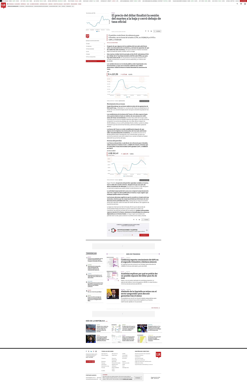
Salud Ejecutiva (125, 367)
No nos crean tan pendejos (95, 291)
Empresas (103, 361)
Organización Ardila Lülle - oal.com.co (155, 378)
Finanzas (103, 362)
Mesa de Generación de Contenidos (142, 353)
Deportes (150, 324)
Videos (113, 370)
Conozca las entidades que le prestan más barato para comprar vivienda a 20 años (95, 260)
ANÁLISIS (50, 4)
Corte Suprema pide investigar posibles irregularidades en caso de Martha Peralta (103, 338)
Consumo (103, 358)
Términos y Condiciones (140, 359)
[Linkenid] (92, 351)
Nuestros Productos (139, 355)
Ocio (123, 366)
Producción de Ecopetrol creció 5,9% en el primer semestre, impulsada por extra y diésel (128, 328)
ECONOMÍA (17, 4)
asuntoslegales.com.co (91, 377)
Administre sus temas (92, 61)
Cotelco (63, 6)
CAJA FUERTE (66, 4)
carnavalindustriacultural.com (92, 379)
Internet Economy (105, 366)
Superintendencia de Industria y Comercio (144, 364)
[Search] (237, 3)
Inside (123, 364)
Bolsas (123, 335)
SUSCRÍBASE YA (144, 235)
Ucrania (98, 324)
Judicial (98, 335)
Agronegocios (104, 353)
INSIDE (79, 4)
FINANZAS (11, 4)
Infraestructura (115, 364)
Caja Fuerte (114, 355)
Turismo (89, 273)
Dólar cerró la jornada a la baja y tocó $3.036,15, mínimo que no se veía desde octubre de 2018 (128, 338)
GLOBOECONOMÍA (34, 4)
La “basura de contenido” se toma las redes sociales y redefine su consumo (154, 338)
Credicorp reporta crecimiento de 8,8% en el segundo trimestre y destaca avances (140, 261)
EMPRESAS (23, 4)
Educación (90, 281)
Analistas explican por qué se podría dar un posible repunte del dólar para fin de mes (139, 275)
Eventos (124, 361)
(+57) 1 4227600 (89, 357)
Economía (124, 358)
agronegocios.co (100, 377)
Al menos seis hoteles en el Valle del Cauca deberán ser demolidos (95, 276)
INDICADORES (74, 4)
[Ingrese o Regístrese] (245, 4)
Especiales (114, 361)
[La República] (3, 6)
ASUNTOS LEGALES (58, 4)
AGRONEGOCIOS (43, 4)
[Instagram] (94, 351)
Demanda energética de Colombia (41, 6)
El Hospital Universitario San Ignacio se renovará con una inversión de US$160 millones (95, 284)
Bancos (89, 257)
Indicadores (103, 364)
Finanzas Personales (116, 362)
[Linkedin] (151, 31)
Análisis (89, 290)
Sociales (103, 370)
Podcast (103, 367)
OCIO (28, 4)
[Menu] (8, 4)
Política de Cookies (127, 379)
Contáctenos (137, 356)
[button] (108, 230)
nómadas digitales (29, 6)
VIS (72, 6)
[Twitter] (148, 31)
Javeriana (22, 6)
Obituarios (114, 366)
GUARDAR (158, 31)
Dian (60, 6)
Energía (89, 295)
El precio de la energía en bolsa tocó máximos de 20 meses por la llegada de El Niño (94, 298)
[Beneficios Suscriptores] (241, 4)
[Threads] (96, 351)
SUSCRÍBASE (243, 1)
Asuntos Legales (104, 355)
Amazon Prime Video (53, 6)
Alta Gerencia (115, 353)
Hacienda (90, 264)
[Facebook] (145, 31)
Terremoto (68, 6)
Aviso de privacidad (139, 358)
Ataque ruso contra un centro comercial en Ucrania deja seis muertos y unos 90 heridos (102, 329)
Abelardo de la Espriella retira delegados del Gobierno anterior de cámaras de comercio (94, 268)
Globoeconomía (125, 362)
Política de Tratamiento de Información (143, 361)
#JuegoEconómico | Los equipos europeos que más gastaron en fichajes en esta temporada (154, 328)
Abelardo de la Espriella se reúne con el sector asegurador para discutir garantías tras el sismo (139, 293)
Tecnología (150, 335)
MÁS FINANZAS (154, 307)
